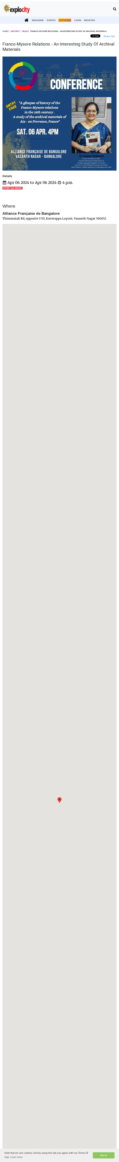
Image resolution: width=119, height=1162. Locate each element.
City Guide (65, 20)
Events (51, 20)
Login (77, 20)
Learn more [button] (16, 1157)
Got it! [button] (103, 1155)
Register (89, 20)
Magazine (38, 20)
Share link (109, 36)
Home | (5, 31)
